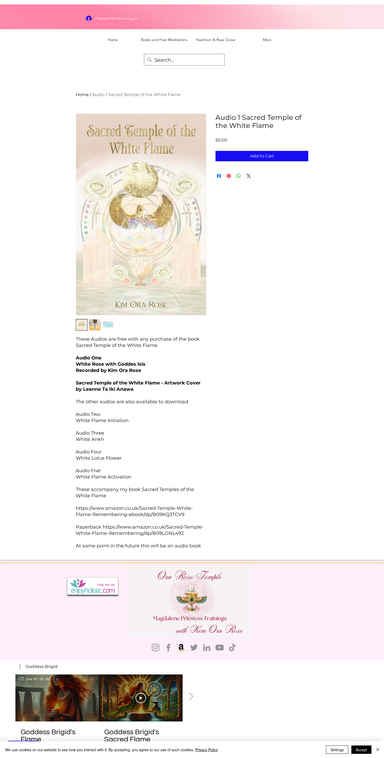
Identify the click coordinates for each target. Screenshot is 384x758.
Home (82, 94)
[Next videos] (191, 696)
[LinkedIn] (207, 647)
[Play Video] (141, 698)
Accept (361, 749)
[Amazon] (181, 647)
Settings (337, 749)
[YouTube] (219, 647)
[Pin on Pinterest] (229, 176)
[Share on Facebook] (219, 176)
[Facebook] (168, 647)
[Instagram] (155, 647)
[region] (33, 679)
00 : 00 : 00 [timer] (41, 679)
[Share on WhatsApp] (239, 176)
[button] (38, 666)
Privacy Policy (206, 749)
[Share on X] (249, 176)
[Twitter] (194, 647)
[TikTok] (232, 647)
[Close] (378, 749)
